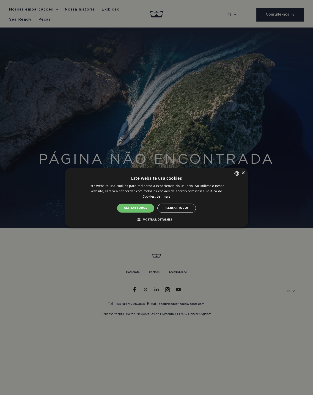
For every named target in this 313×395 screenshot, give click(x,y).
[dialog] (156, 197)
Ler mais (163, 196)
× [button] (243, 173)
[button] (156, 219)
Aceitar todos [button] (135, 208)
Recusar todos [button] (177, 208)
